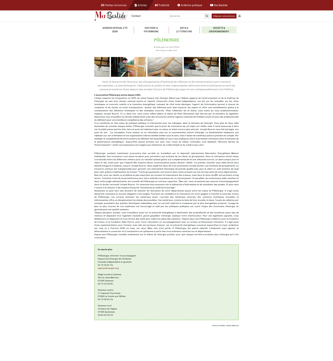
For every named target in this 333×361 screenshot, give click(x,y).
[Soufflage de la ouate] (111, 68)
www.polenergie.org (108, 268)
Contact (136, 15)
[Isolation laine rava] (148, 68)
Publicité (163, 5)
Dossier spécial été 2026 (115, 30)
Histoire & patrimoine (151, 30)
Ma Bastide (220, 5)
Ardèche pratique (191, 5)
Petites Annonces (115, 5)
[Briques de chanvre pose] (184, 67)
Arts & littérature (184, 30)
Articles (142, 5)
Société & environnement (219, 30)
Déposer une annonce (224, 16)
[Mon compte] (239, 15)
